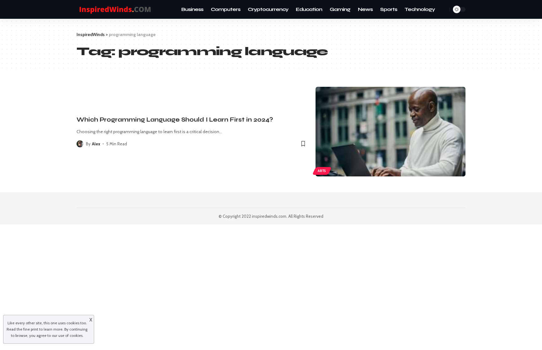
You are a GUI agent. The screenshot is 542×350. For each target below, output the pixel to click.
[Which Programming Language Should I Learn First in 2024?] (390, 132)
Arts (322, 171)
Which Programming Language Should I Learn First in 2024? (175, 119)
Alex (96, 143)
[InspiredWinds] (116, 9)
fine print (30, 329)
